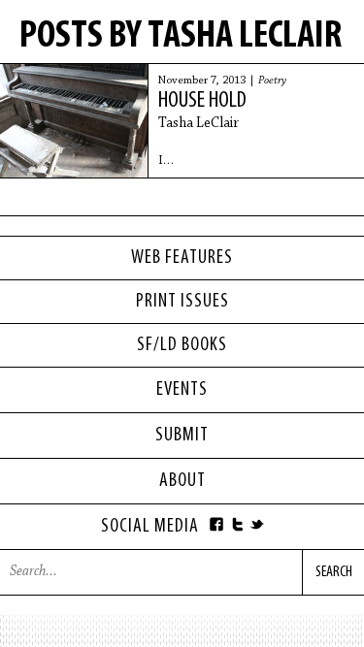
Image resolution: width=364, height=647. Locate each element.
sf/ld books (182, 345)
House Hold (202, 101)
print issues (182, 301)
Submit (182, 435)
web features (182, 258)
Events (182, 390)
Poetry (272, 80)
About (182, 481)
